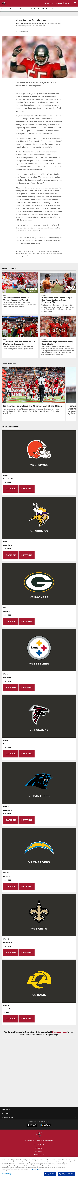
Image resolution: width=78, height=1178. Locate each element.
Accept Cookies (50, 1174)
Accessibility (39, 1151)
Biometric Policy (39, 1154)
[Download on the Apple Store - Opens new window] (31, 1125)
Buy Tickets (11, 489)
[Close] (75, 1160)
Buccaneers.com (59, 1032)
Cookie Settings (7, 1174)
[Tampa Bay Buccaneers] (39, 1134)
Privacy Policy (39, 1144)
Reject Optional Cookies (66, 1174)
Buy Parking (26, 489)
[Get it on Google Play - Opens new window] (45, 1126)
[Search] (71, 3)
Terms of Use (39, 1148)
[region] (39, 1167)
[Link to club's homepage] (4, 2)
